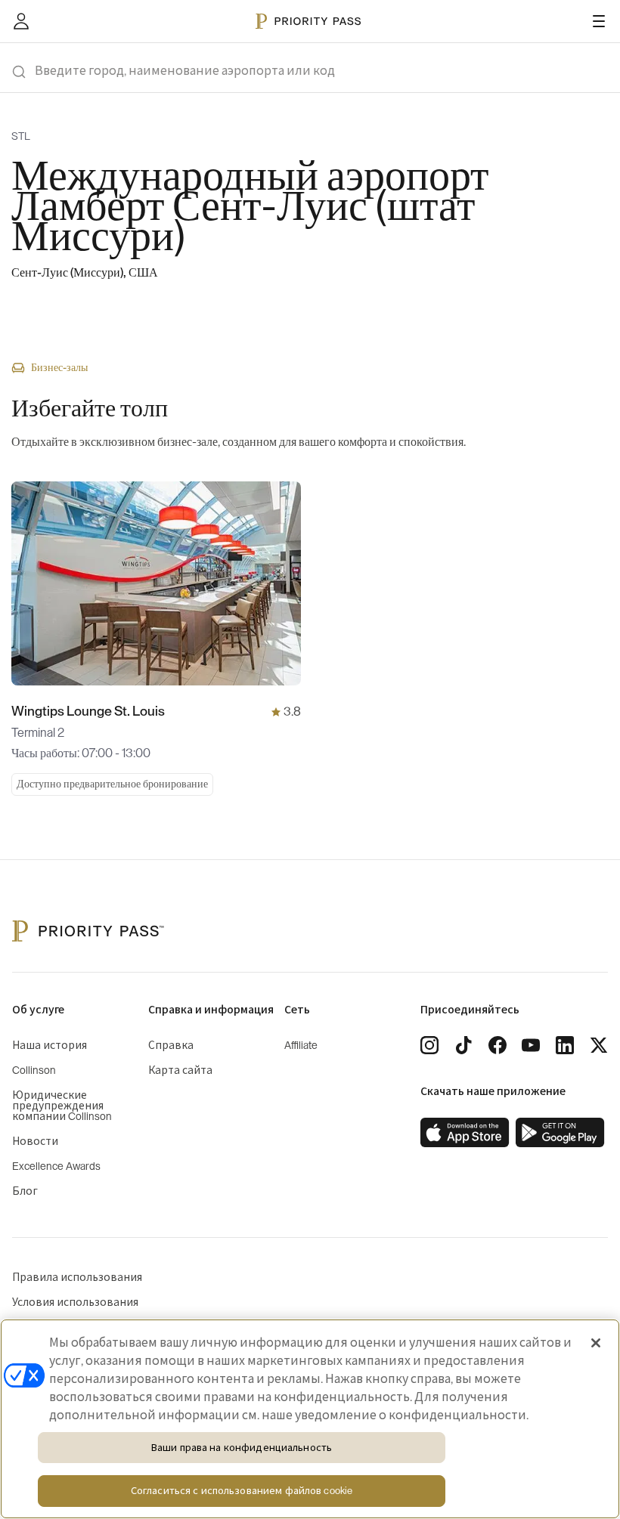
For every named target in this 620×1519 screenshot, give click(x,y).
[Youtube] (531, 1045)
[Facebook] (497, 1045)
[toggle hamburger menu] (599, 21)
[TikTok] (463, 1045)
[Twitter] (599, 1045)
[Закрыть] (595, 1343)
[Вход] (21, 21)
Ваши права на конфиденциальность (241, 1447)
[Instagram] (429, 1045)
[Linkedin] (565, 1045)
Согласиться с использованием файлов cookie (241, 1491)
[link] (465, 1133)
